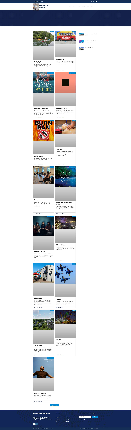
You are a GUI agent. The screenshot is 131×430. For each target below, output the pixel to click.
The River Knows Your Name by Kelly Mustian (64, 203)
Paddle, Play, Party (38, 62)
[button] (75, 6)
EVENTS (78, 6)
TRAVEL (92, 6)
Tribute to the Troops (61, 245)
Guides (96, 6)
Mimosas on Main (38, 298)
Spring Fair (58, 340)
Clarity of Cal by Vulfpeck (40, 393)
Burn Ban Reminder (38, 156)
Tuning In (36, 200)
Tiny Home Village (38, 346)
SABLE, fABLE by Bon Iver (61, 108)
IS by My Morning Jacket (39, 252)
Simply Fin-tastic (60, 59)
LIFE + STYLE (83, 6)
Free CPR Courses (60, 149)
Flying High (58, 299)
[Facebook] (92, 1)
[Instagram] (93, 1)
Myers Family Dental (89, 47)
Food (88, 6)
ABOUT (74, 6)
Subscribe (70, 6)
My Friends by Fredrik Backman (41, 108)
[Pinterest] (97, 1)
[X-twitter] (95, 1)
